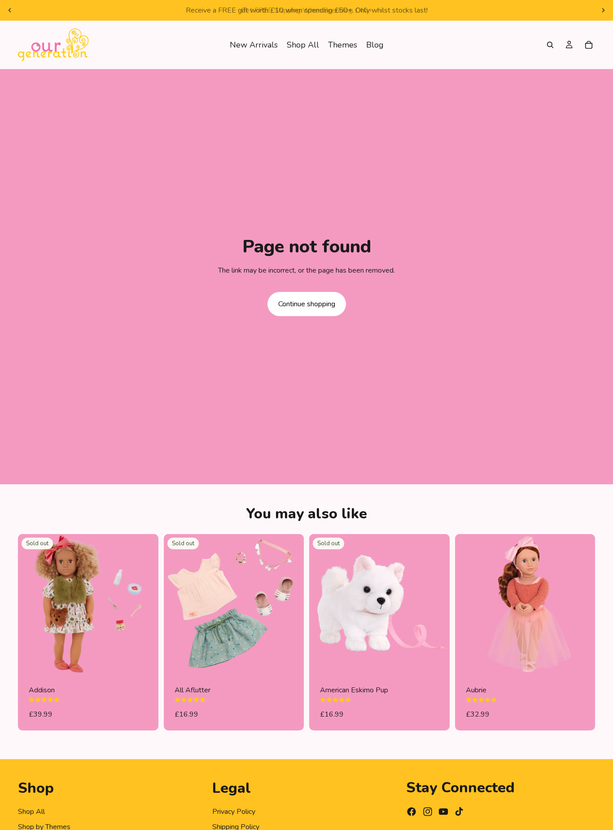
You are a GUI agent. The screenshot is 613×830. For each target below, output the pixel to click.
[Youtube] (443, 811)
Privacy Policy (233, 811)
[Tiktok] (459, 811)
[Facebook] (411, 811)
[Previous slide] (10, 10)
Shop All (31, 811)
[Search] (550, 45)
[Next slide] (603, 10)
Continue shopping (306, 304)
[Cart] (589, 45)
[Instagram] (427, 811)
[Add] (581, 660)
